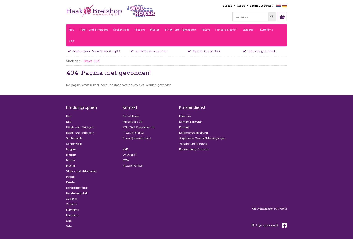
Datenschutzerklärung (193, 132)
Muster (70, 160)
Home (227, 6)
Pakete (70, 176)
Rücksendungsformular (194, 149)
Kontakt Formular (190, 121)
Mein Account (261, 6)
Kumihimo (72, 209)
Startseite (73, 61)
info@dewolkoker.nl (138, 138)
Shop (241, 6)
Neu (68, 116)
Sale (69, 220)
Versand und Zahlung (193, 143)
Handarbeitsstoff (77, 187)
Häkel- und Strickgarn (80, 127)
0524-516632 (135, 132)
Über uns (185, 116)
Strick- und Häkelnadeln (81, 171)
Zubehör (72, 198)
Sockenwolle (74, 138)
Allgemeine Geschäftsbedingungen (202, 138)
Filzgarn (71, 149)
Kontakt (184, 127)
